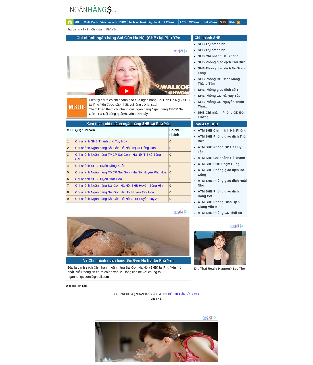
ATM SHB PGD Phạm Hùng (218, 164)
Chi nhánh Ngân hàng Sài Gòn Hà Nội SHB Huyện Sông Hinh (119, 185)
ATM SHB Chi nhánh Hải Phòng (222, 130)
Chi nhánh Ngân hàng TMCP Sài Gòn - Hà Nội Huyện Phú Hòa (120, 172)
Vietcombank (108, 22)
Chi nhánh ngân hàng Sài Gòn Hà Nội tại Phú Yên (131, 260)
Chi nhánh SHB (208, 38)
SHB (223, 22)
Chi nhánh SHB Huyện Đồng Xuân (100, 166)
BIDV (122, 22)
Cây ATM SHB (206, 124)
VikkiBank (211, 22)
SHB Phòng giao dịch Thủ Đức (221, 62)
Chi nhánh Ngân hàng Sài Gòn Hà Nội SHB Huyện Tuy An (117, 199)
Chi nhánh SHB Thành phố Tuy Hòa (101, 141)
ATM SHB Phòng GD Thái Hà (220, 213)
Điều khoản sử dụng (183, 294)
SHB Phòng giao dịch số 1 (218, 90)
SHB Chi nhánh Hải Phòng (218, 56)
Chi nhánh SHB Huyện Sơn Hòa (98, 179)
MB (77, 22)
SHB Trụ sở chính (211, 44)
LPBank (169, 22)
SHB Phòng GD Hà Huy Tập (219, 96)
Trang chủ (74, 29)
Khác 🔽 (234, 22)
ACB (183, 22)
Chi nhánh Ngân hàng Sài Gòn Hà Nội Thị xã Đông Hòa (115, 148)
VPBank (194, 22)
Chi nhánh (97, 29)
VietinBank (91, 22)
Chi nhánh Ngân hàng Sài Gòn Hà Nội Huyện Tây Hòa (114, 192)
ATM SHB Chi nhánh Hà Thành (221, 158)
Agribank (154, 22)
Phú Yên (111, 29)
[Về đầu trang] (309, 360)
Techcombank (137, 22)
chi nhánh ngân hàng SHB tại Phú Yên (137, 124)
